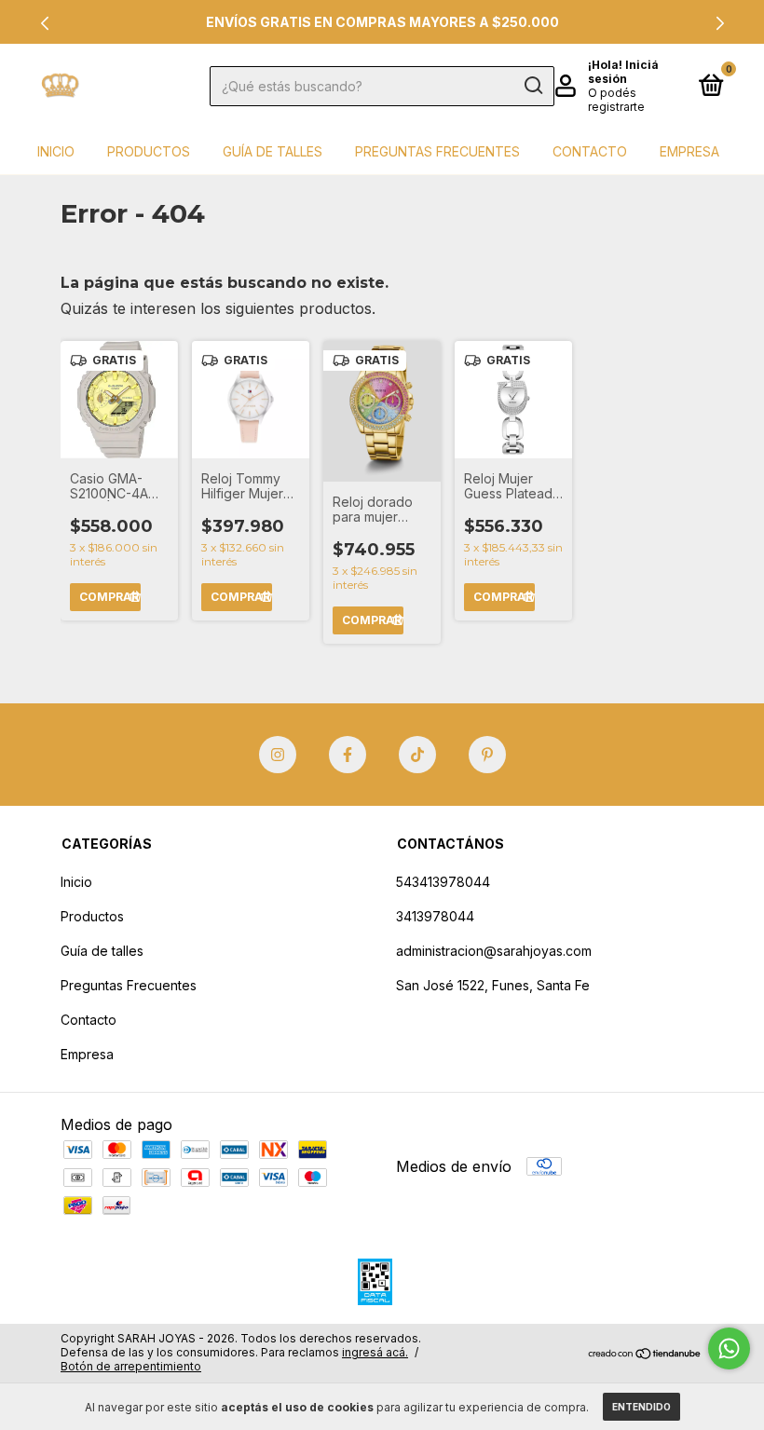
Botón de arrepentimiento (131, 1366)
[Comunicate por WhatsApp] (729, 1348)
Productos (148, 151)
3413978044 (435, 916)
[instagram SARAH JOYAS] (277, 754)
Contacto (590, 151)
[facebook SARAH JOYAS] (347, 754)
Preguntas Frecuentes (437, 151)
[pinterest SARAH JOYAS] (487, 754)
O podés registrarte (616, 100)
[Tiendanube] (645, 1354)
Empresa (689, 151)
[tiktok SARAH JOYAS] (417, 754)
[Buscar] (532, 85)
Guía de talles (272, 151)
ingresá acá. (375, 1352)
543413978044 (443, 882)
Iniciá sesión (623, 72)
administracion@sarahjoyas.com (494, 951)
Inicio (56, 151)
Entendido (641, 1406)
